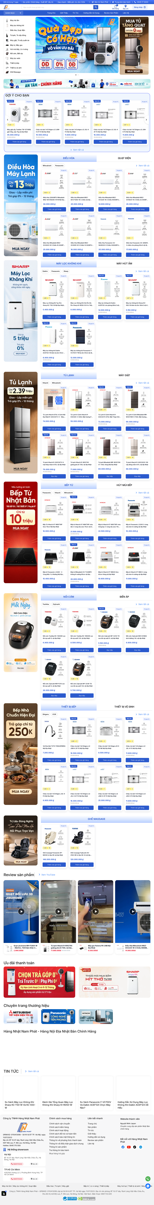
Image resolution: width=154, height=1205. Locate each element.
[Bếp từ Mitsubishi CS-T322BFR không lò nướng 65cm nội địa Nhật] (82, 557)
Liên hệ (126, 13)
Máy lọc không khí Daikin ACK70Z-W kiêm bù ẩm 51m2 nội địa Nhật (54, 352)
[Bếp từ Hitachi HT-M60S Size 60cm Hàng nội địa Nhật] (110, 557)
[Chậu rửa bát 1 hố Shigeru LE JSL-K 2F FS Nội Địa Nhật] (105, 113)
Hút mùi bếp (14, 49)
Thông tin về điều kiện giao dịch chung (66, 1143)
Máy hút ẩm (14, 20)
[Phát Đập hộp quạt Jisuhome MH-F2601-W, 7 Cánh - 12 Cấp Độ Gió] (21, 911)
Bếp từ (12, 45)
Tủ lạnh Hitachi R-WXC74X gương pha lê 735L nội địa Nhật (81, 463)
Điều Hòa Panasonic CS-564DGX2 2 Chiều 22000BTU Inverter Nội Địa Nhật (109, 244)
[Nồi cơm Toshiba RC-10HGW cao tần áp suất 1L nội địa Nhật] (54, 621)
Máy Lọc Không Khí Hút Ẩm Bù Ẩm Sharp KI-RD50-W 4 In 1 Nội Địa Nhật (81, 304)
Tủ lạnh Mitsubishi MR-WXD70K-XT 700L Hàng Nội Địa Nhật (109, 463)
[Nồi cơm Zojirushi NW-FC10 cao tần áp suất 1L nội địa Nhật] (54, 668)
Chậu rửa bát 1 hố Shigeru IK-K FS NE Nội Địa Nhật (108, 747)
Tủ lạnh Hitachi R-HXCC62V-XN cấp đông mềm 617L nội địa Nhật (137, 463)
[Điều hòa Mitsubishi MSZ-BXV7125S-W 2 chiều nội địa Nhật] (82, 182)
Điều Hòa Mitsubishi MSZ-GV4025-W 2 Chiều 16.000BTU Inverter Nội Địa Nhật (54, 244)
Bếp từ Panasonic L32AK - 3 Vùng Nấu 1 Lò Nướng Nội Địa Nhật (53, 573)
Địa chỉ (125, 9)
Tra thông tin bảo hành (59, 1150)
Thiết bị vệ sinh (15, 68)
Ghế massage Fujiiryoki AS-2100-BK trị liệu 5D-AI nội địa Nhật (80, 854)
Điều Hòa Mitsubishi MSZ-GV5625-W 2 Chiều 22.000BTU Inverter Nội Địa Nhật (137, 199)
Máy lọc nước (15, 58)
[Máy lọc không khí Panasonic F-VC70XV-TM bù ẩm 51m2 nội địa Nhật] (82, 335)
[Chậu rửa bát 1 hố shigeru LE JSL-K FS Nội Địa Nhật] (77, 113)
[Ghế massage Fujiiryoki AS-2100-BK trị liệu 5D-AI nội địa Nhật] (82, 837)
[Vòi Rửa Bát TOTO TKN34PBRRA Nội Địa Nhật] (54, 731)
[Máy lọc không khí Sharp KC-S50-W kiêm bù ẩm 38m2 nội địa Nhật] (137, 288)
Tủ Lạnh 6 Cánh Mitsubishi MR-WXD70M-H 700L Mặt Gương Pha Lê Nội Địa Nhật (136, 416)
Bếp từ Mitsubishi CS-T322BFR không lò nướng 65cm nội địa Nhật (81, 573)
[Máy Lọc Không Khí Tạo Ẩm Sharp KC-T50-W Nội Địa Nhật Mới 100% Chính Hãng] (54, 288)
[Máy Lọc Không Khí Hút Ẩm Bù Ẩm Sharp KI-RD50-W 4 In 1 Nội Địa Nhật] (82, 288)
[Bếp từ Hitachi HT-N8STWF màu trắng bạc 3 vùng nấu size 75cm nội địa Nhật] (110, 509)
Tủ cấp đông (21, 35)
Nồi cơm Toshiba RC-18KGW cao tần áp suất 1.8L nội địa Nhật (82, 637)
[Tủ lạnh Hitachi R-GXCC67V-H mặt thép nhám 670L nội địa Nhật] (54, 447)
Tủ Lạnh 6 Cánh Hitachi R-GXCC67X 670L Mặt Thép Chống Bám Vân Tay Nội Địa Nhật (109, 416)
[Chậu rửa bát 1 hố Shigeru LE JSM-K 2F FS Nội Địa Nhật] (48, 113)
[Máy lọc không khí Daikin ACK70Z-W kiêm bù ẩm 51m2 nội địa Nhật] (54, 335)
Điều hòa (13, 30)
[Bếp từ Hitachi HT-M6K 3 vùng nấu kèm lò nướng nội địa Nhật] (137, 557)
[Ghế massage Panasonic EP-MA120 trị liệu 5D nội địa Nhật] (54, 837)
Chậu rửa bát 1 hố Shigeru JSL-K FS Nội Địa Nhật (54, 795)
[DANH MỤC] (20, 13)
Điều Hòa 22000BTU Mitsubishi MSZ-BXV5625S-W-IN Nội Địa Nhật (53, 199)
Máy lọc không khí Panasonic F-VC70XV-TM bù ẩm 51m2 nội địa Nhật (82, 352)
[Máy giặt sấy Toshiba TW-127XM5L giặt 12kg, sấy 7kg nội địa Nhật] (19, 113)
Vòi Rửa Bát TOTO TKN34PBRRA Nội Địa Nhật (54, 747)
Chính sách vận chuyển (59, 1123)
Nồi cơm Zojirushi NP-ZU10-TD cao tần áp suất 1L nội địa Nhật (109, 637)
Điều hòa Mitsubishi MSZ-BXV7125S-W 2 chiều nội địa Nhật (80, 199)
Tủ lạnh (13, 35)
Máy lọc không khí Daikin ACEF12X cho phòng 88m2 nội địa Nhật (108, 304)
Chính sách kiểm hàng (59, 1127)
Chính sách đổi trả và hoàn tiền (62, 1133)
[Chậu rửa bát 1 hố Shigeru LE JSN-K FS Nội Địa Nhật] (134, 113)
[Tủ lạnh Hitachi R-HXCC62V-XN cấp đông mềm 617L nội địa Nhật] (137, 447)
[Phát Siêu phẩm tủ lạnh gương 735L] (58, 911)
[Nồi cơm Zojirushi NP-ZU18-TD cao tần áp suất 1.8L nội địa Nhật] (82, 668)
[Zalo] (148, 1186)
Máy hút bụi (122, 1186)
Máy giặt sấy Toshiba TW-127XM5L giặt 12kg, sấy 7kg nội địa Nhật (19, 131)
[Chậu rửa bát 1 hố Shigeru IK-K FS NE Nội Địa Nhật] (110, 731)
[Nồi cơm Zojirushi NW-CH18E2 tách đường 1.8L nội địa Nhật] (137, 621)
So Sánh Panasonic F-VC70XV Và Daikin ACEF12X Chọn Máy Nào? (95, 1105)
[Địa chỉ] (126, 6)
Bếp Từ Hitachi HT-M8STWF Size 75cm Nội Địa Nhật (52, 526)
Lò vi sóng (24, 49)
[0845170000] (17, 1164)
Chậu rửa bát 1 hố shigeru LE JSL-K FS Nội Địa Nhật (77, 131)
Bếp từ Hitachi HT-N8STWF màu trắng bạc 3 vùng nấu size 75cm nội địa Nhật (109, 526)
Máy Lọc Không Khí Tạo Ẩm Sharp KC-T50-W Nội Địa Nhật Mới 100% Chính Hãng (53, 304)
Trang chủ (51, 13)
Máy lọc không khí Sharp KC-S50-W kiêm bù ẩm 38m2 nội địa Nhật (137, 304)
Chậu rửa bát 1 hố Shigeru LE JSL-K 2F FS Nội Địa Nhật (106, 131)
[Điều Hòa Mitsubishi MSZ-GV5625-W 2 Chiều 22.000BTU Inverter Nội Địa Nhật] (138, 182)
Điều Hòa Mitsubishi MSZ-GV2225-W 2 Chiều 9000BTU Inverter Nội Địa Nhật (109, 199)
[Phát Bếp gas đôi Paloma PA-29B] (95, 911)
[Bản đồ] (34, 1164)
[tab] (69, 158)
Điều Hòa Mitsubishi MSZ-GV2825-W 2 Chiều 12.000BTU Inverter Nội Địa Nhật (81, 244)
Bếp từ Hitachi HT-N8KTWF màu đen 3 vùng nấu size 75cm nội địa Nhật (82, 526)
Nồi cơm (13, 53)
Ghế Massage (15, 72)
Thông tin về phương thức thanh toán (65, 1140)
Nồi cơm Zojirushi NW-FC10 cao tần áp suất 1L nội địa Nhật (54, 685)
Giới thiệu (92, 1133)
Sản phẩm (92, 1127)
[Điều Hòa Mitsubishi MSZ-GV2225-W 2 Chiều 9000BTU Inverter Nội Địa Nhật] (110, 182)
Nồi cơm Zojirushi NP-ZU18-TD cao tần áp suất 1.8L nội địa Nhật (82, 685)
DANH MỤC (10, 13)
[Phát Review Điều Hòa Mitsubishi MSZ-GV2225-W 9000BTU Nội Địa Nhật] (132, 911)
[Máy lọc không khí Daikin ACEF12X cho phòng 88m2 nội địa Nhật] (110, 288)
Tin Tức (76, 13)
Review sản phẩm (111, 13)
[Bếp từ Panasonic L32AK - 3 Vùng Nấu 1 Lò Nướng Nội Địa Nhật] (54, 557)
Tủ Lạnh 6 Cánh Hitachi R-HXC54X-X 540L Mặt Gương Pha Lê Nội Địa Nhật (82, 416)
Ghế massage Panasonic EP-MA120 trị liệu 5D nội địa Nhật (53, 854)
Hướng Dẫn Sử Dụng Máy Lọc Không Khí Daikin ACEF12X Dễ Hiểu (133, 1105)
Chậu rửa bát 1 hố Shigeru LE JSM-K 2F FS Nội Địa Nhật (48, 131)
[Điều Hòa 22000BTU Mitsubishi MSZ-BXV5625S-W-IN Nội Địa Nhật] (54, 182)
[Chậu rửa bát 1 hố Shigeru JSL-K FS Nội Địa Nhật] (54, 778)
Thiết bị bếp (14, 63)
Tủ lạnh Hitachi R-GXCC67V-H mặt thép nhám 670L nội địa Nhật (54, 463)
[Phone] (148, 1179)
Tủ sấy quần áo (23, 40)
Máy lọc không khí (17, 25)
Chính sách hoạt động (58, 1130)
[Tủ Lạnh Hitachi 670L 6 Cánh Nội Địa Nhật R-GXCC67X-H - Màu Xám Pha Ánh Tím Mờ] (54, 399)
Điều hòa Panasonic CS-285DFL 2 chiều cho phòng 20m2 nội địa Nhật (137, 244)
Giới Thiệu (64, 13)
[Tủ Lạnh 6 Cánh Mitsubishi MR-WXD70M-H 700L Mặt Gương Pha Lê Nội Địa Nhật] (137, 399)
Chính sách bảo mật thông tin (62, 1137)
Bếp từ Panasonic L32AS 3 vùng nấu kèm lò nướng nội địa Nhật (137, 526)
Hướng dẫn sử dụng (91, 13)
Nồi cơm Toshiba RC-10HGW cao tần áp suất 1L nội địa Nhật (54, 637)
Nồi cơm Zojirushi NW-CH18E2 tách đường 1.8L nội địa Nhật (136, 637)
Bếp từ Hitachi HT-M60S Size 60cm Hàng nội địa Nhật (108, 573)
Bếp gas (19, 45)
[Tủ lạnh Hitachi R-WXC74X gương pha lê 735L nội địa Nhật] (82, 447)
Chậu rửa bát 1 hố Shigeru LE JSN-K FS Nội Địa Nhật (134, 131)
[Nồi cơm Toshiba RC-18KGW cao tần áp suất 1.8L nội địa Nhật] (82, 621)
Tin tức (91, 1130)
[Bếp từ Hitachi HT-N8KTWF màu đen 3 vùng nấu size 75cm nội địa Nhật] (82, 509)
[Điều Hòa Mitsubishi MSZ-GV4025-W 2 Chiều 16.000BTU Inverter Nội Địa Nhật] (54, 228)
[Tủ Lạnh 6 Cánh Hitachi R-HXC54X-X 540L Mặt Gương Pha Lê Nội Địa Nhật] (82, 399)
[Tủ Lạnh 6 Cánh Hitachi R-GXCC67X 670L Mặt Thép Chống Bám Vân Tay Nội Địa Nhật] (110, 399)
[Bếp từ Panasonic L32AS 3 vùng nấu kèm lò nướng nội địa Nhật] (137, 509)
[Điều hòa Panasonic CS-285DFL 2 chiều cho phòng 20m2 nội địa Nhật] (138, 228)
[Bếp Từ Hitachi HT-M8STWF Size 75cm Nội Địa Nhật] (54, 509)
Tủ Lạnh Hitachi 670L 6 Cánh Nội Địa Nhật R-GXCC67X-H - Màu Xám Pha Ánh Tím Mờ (54, 416)
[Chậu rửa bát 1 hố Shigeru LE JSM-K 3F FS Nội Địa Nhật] (110, 778)
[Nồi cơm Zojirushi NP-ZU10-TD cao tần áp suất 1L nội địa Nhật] (110, 621)
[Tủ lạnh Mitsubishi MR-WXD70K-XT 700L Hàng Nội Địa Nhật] (110, 447)
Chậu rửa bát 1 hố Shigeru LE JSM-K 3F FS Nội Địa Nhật (108, 795)
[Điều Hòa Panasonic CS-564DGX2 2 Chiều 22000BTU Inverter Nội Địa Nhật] (110, 228)
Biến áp (20, 53)
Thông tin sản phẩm (58, 1147)
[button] (38, 44)
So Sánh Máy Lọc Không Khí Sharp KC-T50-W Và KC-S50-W (20, 1105)
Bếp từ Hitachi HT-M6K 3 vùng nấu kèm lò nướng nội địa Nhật (136, 573)
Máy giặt (13, 40)
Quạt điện (21, 30)
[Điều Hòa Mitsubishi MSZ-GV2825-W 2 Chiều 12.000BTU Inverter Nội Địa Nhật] (82, 228)
